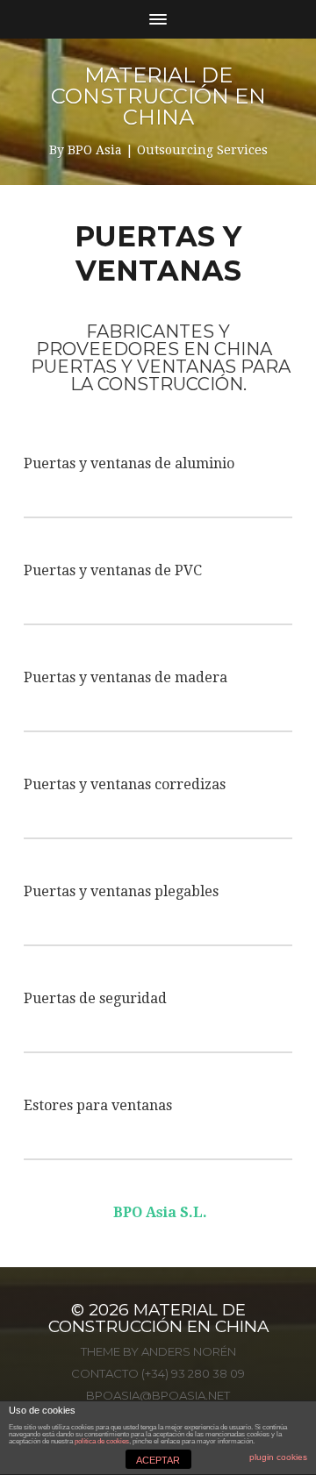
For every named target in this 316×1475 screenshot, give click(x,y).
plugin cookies (278, 1457)
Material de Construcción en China (158, 96)
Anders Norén (188, 1351)
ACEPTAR (158, 1460)
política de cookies (102, 1441)
